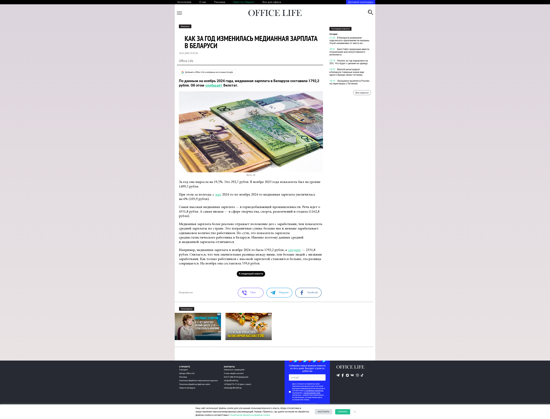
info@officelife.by (231, 380)
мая (218, 195)
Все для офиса (271, 2)
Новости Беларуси (187, 388)
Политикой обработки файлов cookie (250, 415)
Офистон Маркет (244, 2)
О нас (202, 2)
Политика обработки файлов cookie (194, 384)
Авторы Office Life (187, 373)
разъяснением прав (312, 393)
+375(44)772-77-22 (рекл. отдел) (237, 384)
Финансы (185, 26)
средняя (294, 250)
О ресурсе (183, 370)
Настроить (323, 412)
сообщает (213, 85)
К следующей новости (251, 273)
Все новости (362, 92)
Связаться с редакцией (234, 370)
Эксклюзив (184, 2)
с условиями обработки (313, 391)
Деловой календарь (360, 2)
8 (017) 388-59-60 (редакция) (236, 377)
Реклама (219, 2)
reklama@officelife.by (233, 388)
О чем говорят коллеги (234, 373)
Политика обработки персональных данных (198, 380)
